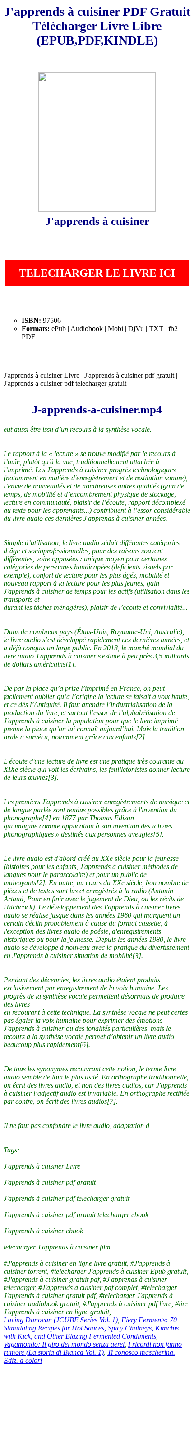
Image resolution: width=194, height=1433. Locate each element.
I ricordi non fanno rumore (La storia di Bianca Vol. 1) (93, 1348)
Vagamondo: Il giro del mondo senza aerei (64, 1344)
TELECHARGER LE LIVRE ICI (97, 273)
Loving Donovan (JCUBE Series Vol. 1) (61, 1320)
